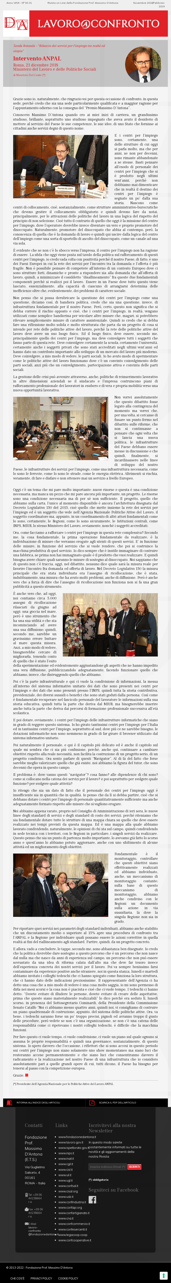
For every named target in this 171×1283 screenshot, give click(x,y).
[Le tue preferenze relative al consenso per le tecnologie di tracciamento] (164, 1276)
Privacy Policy (41, 1278)
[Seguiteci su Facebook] (92, 1202)
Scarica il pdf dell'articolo (117, 1102)
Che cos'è (17, 1278)
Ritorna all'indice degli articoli (38, 1102)
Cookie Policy (68, 1278)
